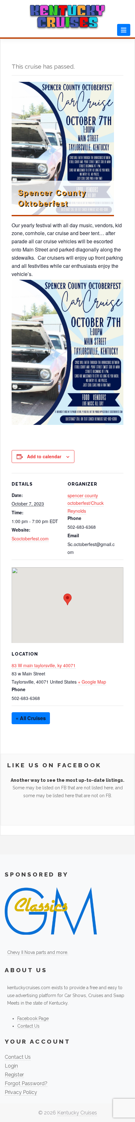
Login (11, 1066)
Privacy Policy (21, 1092)
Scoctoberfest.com (30, 538)
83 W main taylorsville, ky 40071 (44, 665)
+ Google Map (92, 682)
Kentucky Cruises (77, 1113)
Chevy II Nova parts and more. (37, 952)
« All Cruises (31, 718)
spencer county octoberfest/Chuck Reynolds (86, 503)
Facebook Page (33, 1018)
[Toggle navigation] (123, 30)
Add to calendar (44, 456)
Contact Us (28, 1026)
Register (14, 1075)
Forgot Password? (26, 1083)
